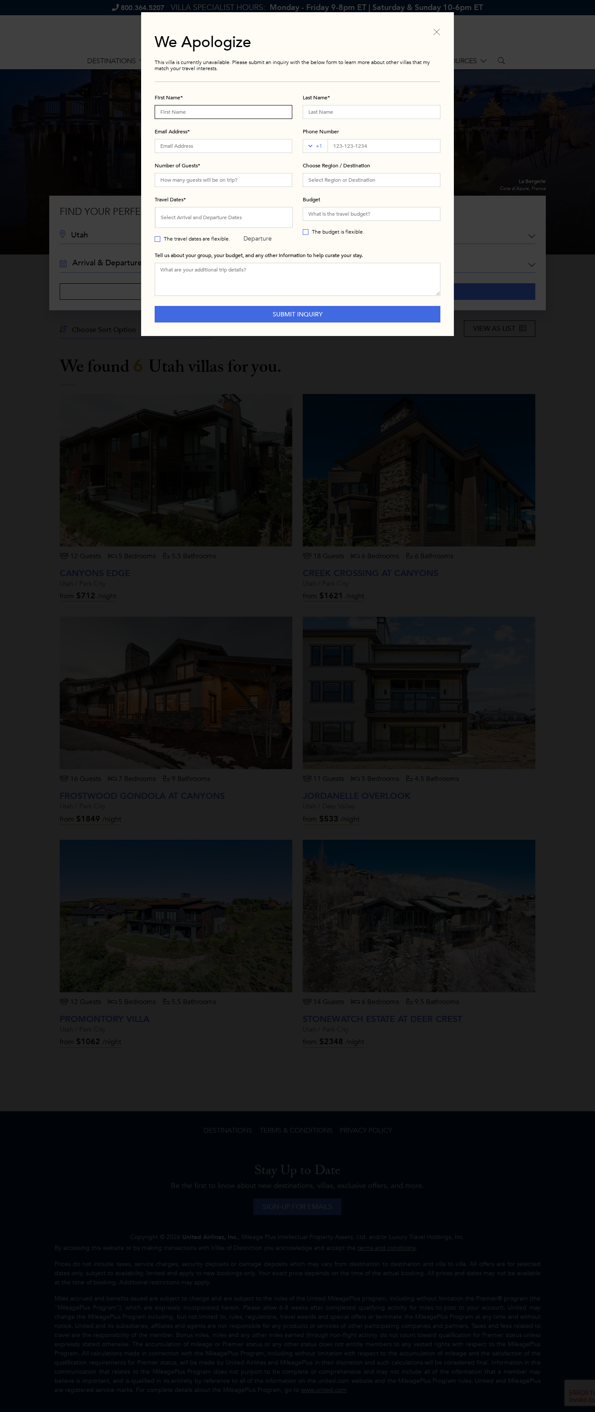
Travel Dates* (170, 199)
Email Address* (172, 131)
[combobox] (371, 180)
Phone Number (321, 131)
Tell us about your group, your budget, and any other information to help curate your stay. (259, 255)
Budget (311, 199)
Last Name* (316, 97)
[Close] (436, 31)
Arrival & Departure (257, 221)
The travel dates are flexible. (197, 238)
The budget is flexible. (338, 231)
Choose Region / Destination (336, 165)
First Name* (169, 97)
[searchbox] (371, 180)
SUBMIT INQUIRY (298, 314)
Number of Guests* (177, 165)
